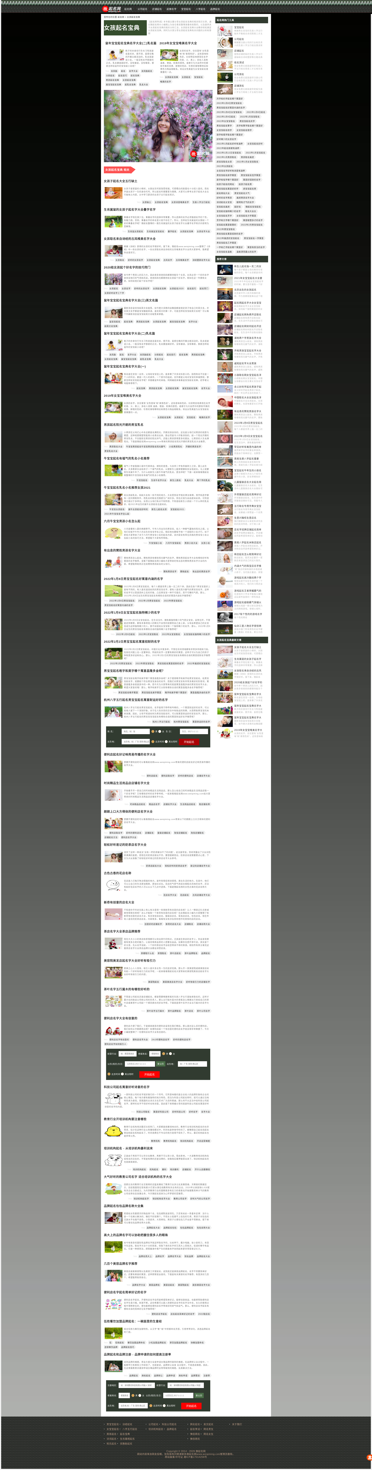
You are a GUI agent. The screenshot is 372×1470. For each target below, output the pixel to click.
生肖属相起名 (127, 1439)
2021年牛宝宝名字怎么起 (116, 514)
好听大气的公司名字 (200, 1198)
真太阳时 (173, 741)
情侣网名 (195, 1434)
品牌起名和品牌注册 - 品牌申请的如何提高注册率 (137, 1354)
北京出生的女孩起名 (245, 290)
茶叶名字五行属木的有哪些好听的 (127, 989)
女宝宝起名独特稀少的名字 (197, 634)
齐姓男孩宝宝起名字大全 (247, 350)
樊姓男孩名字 (170, 571)
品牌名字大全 (174, 1256)
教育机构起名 (170, 1141)
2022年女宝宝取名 (171, 634)
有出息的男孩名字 (201, 571)
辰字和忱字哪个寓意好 (227, 180)
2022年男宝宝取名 (145, 663)
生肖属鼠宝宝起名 (155, 231)
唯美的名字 (165, 81)
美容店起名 (168, 1285)
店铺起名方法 (111, 837)
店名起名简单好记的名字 (183, 1314)
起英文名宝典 (111, 326)
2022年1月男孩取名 (226, 157)
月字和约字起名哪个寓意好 (230, 98)
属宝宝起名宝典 (113, 84)
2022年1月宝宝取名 (148, 634)
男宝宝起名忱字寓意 (251, 175)
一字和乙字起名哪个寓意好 (230, 247)
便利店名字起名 (159, 1314)
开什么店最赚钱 (202, 1169)
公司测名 (239, 74)
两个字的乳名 (203, 480)
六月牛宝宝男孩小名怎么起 (122, 521)
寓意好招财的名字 (252, 180)
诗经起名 (127, 1424)
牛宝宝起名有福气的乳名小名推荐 (127, 458)
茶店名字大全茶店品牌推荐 (122, 931)
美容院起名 (153, 982)
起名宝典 (135, 75)
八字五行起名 (129, 1429)
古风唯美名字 (182, 260)
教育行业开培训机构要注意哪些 (125, 1119)
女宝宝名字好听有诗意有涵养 (231, 171)
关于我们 (237, 1424)
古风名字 (167, 260)
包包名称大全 (203, 1228)
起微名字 (172, 9)
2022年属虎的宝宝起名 (198, 663)
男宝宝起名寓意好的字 (227, 189)
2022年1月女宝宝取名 (247, 162)
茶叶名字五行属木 (155, 1011)
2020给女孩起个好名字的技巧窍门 (127, 267)
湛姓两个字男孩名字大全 (247, 338)
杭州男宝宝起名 (181, 722)
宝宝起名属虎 (223, 207)
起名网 (128, 9)
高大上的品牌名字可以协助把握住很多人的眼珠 (136, 1235)
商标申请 (183, 1375)
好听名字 (193, 1112)
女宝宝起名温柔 (224, 252)
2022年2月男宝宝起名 (121, 663)
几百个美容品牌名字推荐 (120, 1263)
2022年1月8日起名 (256, 112)
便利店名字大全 (128, 837)
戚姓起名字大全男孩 (245, 363)
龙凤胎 (114, 71)
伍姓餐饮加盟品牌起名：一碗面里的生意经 (133, 1321)
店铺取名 (189, 924)
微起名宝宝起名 (253, 207)
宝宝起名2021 (177, 509)
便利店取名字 (167, 776)
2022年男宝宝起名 (173, 601)
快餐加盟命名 (197, 1342)
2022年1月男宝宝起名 (149, 601)
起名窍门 (204, 288)
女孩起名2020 (177, 288)
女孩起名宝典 (122, 28)
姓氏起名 (112, 1443)
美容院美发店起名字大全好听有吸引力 (130, 960)
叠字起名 (172, 231)
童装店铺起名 (163, 833)
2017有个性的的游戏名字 (248, 614)
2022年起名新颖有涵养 (228, 148)
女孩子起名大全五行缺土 (120, 181)
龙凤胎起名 (146, 71)
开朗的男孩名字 (193, 446)
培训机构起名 (186, 1141)
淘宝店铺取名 (197, 833)
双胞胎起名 (126, 1443)
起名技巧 (122, 75)
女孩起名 (186, 77)
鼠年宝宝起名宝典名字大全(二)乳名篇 (131, 43)
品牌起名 (215, 9)
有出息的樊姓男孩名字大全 (122, 550)
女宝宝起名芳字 (224, 216)
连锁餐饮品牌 (111, 1347)
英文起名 (208, 1424)
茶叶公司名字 (203, 1011)
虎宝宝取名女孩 (224, 162)
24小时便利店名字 (160, 1039)
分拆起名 (110, 75)
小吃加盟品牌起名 (157, 1342)
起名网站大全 (223, 193)
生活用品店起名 (187, 804)
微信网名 (195, 1439)
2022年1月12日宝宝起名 (229, 153)
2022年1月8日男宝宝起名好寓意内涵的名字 (133, 579)
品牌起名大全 (153, 1228)
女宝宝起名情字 (244, 130)
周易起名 (112, 1434)
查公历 (160, 1064)
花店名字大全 (170, 895)
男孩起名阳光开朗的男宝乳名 (124, 424)
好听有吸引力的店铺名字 (198, 982)
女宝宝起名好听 (255, 144)
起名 (123, 71)
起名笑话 (195, 1429)
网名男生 (208, 1429)
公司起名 (142, 9)
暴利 (164, 1169)
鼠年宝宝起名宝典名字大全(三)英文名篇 (131, 300)
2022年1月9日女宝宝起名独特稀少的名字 (132, 612)
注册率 (206, 1375)
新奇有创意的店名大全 (119, 902)
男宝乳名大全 (111, 451)
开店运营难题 (203, 1141)
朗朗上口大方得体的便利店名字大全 (128, 811)
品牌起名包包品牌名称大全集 (124, 1206)
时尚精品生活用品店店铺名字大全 (127, 783)
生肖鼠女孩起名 (135, 231)
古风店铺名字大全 (201, 895)
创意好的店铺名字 (153, 924)
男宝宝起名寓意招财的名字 (171, 663)
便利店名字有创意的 (119, 1039)
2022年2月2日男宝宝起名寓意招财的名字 (132, 641)
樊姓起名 (184, 571)
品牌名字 (159, 1256)
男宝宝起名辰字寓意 (226, 175)
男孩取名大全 (115, 446)
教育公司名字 (180, 1198)
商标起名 (146, 1375)
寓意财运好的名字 (201, 722)
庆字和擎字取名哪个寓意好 (250, 125)
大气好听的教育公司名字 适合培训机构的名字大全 (138, 1176)
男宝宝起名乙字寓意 (226, 243)
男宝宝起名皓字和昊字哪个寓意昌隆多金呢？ (134, 670)
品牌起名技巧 (127, 1347)
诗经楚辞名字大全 (201, 260)
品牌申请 (170, 1375)
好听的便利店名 (185, 776)
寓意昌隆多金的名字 (200, 692)
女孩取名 (120, 260)
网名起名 (195, 1424)
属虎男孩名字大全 (245, 198)
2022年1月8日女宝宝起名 (229, 112)
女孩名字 (126, 288)
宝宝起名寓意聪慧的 (226, 225)
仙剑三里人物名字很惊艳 (247, 626)
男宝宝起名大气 (242, 193)
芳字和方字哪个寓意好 (227, 220)
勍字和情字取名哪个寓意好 (230, 135)
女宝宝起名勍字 (224, 130)
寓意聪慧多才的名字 (253, 220)
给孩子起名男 (245, 184)
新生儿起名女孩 (159, 509)
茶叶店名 (189, 1011)
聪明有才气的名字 (245, 202)
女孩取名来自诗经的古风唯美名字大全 (130, 238)
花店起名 (184, 895)
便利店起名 (152, 776)
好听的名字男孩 (224, 198)
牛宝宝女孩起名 (117, 509)
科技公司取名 (143, 1112)
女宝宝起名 (113, 1429)
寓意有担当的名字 (256, 247)
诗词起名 (112, 1439)
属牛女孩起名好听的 (138, 509)
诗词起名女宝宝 (224, 202)
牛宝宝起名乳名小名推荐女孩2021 (127, 487)
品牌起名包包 (170, 1228)
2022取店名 (204, 1314)
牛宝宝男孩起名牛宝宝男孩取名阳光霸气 (145, 446)
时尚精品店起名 (137, 804)
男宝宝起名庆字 (247, 121)
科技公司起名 (169, 1424)
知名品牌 (189, 1256)
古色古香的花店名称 (117, 873)
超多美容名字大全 (201, 1285)
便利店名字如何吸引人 (115, 1044)
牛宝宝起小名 (155, 543)
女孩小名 (205, 543)
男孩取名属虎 (247, 157)
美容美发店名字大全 (172, 982)
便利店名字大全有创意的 (120, 1018)
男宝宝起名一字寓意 (254, 238)
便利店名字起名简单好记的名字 (125, 1292)
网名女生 (208, 1434)
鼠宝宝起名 (114, 321)
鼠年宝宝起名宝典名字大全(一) (125, 366)
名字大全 (133, 71)
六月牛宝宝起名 (173, 543)
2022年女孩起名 (225, 166)
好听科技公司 (178, 1112)
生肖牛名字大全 (158, 480)
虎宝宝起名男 (249, 189)
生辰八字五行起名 (201, 202)
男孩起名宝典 (112, 80)
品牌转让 (158, 1375)
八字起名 (201, 9)
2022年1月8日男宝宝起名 (122, 601)
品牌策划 (195, 1375)
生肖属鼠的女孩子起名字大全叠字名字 (130, 209)
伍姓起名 (119, 1342)
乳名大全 (143, 84)
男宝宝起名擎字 (224, 125)
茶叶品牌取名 (191, 953)
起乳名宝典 (130, 84)
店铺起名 (157, 9)
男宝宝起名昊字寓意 (151, 692)
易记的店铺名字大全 (200, 866)
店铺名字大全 (203, 776)
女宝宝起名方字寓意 (246, 216)
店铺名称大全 (203, 924)
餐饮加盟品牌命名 (136, 1342)
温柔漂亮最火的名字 (246, 252)
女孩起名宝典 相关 (117, 169)
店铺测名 (239, 86)
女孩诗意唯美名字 (180, 202)
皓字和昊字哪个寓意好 (176, 692)
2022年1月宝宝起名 (255, 153)
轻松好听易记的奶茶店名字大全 (125, 844)
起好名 (237, 207)
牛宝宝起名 (142, 480)
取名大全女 (250, 211)
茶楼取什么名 (147, 953)
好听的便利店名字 (182, 1039)
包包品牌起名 (186, 1228)
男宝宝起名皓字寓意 (128, 692)
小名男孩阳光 (175, 446)
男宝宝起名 (113, 1424)
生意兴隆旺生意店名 (245, 518)
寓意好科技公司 (161, 1112)
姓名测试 (239, 62)
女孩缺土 (146, 202)
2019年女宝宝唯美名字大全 (178, 43)
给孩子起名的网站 (225, 184)
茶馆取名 (162, 953)
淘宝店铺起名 (180, 833)
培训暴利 (174, 1169)
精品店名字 (154, 804)
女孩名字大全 (203, 231)
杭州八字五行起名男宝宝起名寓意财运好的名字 (136, 700)
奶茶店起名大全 (153, 866)
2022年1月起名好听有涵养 (230, 144)
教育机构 (155, 1141)
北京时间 (159, 741)
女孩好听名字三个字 (114, 293)
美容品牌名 (154, 1285)
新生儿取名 (175, 480)
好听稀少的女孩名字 (226, 139)
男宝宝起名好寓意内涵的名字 (118, 605)
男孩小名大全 (191, 543)
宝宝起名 (186, 9)
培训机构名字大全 (161, 1198)
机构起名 (154, 1169)
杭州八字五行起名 (161, 722)
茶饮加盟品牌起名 (178, 1342)
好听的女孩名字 (135, 260)
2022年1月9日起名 (125, 634)
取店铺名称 (204, 804)
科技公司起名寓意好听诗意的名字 (127, 1087)
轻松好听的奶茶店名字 (176, 866)
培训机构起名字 (141, 1198)
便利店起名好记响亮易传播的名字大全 (130, 754)
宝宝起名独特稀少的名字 (229, 211)
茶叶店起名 (175, 953)
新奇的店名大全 (173, 924)
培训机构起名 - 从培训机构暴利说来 (128, 1148)
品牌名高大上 (145, 1256)
